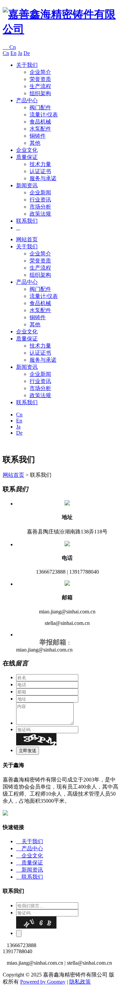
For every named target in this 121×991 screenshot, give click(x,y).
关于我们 (27, 65)
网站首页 (27, 239)
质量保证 (27, 157)
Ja (20, 53)
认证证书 (40, 171)
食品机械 (40, 122)
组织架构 (40, 93)
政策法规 (40, 214)
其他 (35, 143)
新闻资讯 (27, 185)
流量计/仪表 (44, 114)
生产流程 (40, 86)
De (27, 53)
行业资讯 (40, 199)
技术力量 (40, 164)
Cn (9, 47)
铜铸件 (38, 136)
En (13, 53)
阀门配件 (40, 107)
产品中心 (27, 100)
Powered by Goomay (43, 982)
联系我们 (27, 221)
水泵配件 (40, 129)
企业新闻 (40, 192)
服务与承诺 (43, 178)
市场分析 (40, 207)
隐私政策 (80, 982)
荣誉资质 (40, 79)
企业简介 (40, 72)
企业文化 (27, 150)
